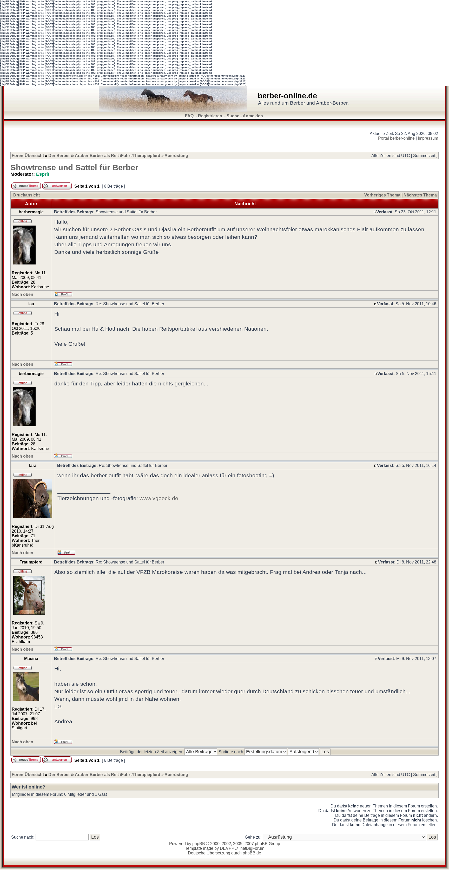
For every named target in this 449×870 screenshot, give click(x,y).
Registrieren (210, 116)
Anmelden (253, 116)
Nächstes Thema (420, 195)
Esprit (42, 174)
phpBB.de (252, 853)
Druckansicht (26, 195)
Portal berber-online (396, 138)
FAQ (189, 116)
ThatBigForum (251, 848)
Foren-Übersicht (28, 155)
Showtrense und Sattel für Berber (74, 167)
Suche (233, 116)
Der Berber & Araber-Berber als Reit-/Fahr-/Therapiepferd (104, 155)
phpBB (198, 843)
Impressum (428, 138)
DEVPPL (228, 848)
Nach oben (22, 294)
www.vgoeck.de (159, 498)
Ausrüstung (176, 155)
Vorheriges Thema (382, 195)
